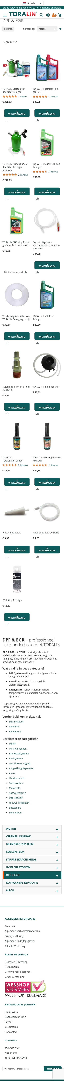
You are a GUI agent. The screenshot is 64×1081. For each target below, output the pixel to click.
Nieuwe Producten (19, 802)
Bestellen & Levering (16, 961)
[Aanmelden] (48, 15)
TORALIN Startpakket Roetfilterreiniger (13, 90)
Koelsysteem (16, 758)
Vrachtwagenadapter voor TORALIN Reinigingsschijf (16, 317)
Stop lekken (15, 812)
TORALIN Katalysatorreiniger (12, 459)
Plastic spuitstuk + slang (46, 532)
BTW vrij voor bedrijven (18, 971)
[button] (32, 3)
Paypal (8, 1021)
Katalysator (15, 731)
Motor (12, 743)
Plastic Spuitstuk (11, 532)
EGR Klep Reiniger (12, 600)
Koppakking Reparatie (21, 768)
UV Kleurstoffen (17, 778)
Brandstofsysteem (19, 753)
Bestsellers (15, 807)
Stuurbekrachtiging (19, 763)
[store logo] (23, 14)
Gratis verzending (14, 976)
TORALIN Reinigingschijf (46, 386)
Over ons (10, 926)
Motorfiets (14, 788)
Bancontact (11, 1031)
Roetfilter (14, 726)
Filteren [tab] (8, 28)
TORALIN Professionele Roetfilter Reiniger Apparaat (15, 167)
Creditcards (11, 1026)
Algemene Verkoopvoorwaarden (22, 930)
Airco (12, 773)
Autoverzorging (17, 792)
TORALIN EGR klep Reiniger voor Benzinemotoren (16, 243)
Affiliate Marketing (15, 946)
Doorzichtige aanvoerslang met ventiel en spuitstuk (46, 245)
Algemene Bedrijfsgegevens (20, 940)
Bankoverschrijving (15, 1016)
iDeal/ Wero (11, 1011)
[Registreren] (54, 15)
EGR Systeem (16, 721)
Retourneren (12, 966)
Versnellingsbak (17, 748)
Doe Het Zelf (15, 797)
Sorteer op (29, 28)
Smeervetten (16, 783)
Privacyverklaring (14, 936)
